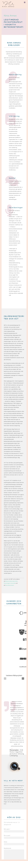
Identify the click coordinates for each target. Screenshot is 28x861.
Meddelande (7, 848)
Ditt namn (7, 829)
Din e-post (7, 835)
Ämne (5, 842)
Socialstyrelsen (10, 585)
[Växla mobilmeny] (25, 2)
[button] (5, 678)
